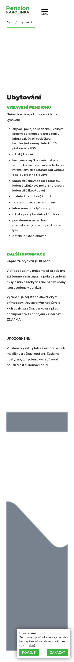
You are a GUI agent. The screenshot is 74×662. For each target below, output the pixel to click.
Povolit (29, 652)
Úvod (10, 22)
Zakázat (57, 652)
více (31, 645)
